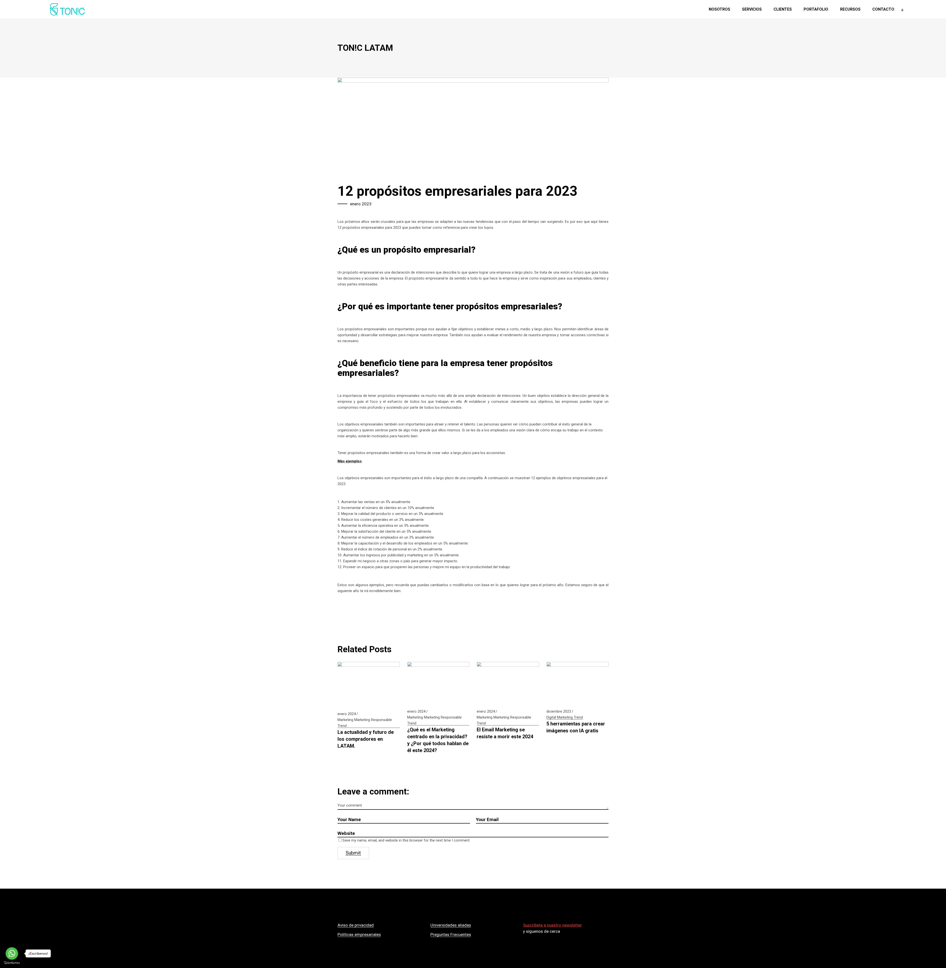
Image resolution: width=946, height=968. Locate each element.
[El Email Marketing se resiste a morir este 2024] (508, 682)
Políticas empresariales (359, 934)
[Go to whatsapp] (12, 953)
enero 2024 (347, 714)
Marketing (345, 720)
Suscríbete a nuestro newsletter (552, 925)
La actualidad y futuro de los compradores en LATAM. (366, 739)
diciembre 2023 (558, 711)
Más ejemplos (350, 461)
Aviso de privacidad (356, 925)
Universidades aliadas (450, 925)
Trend (342, 725)
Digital (551, 717)
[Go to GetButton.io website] (12, 963)
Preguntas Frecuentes (450, 934)
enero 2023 (361, 203)
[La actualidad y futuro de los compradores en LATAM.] (369, 684)
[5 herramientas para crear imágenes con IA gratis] (577, 682)
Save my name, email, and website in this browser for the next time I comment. (406, 840)
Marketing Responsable (373, 720)
